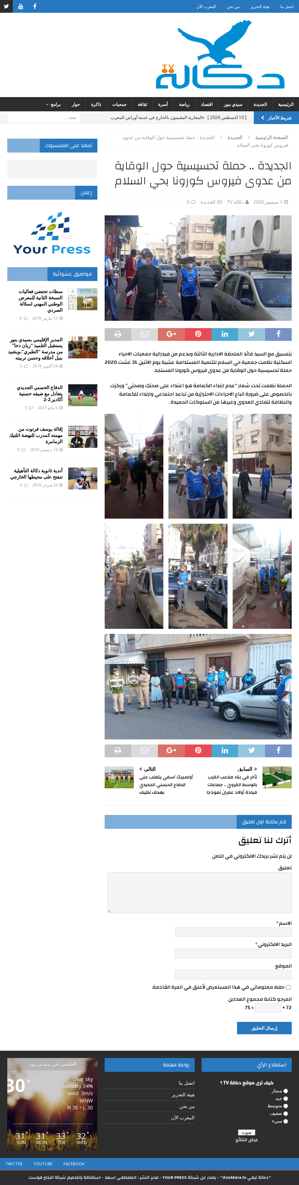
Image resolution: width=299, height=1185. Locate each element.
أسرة (163, 104)
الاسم (285, 923)
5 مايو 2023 (48, 407)
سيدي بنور (233, 104)
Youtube (43, 1163)
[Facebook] (34, 6)
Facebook (74, 1163)
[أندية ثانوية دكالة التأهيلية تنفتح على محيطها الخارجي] (82, 478)
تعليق (285, 868)
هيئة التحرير (260, 6)
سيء (277, 1120)
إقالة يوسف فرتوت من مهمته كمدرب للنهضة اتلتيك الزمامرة (36, 435)
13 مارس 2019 (45, 318)
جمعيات (119, 104)
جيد (278, 1098)
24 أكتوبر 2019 (45, 366)
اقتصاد (207, 104)
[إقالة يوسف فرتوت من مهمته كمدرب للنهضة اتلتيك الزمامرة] (82, 437)
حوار (76, 104)
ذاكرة (96, 104)
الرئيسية (286, 104)
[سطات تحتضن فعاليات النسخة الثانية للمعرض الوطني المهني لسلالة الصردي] (82, 299)
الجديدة (260, 104)
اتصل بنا (287, 6)
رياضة (184, 104)
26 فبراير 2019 (45, 485)
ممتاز (277, 1090)
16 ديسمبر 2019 (44, 449)
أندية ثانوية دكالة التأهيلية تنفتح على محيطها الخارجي (36, 473)
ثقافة (142, 104)
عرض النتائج (247, 1139)
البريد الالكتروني (275, 944)
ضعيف (276, 1113)
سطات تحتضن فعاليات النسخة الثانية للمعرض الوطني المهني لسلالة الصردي (41, 300)
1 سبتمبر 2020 (267, 202)
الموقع (283, 966)
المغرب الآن (206, 6)
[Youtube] (20, 6)
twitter (14, 1163)
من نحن (233, 6)
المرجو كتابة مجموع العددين (260, 999)
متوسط (274, 1105)
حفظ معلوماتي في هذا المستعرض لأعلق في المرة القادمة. (218, 987)
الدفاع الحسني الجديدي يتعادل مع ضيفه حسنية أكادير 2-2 (40, 393)
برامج (56, 104)
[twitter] (6, 6)
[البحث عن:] (43, 117)
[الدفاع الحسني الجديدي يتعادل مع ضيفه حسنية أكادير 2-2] (82, 395)
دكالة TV (235, 202)
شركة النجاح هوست (47, 1177)
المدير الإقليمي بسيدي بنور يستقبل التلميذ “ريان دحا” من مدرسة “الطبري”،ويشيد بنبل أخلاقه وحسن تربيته (35, 348)
